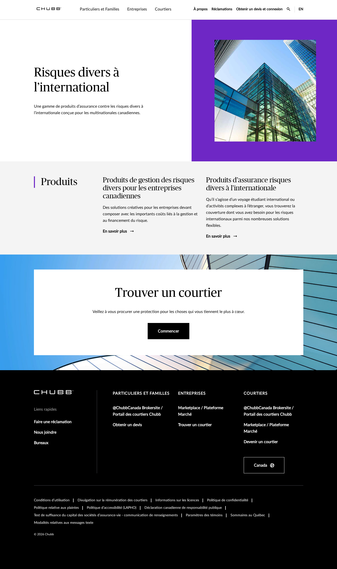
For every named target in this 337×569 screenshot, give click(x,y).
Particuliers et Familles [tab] (99, 9)
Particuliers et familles (141, 393)
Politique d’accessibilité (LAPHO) (111, 508)
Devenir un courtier (261, 442)
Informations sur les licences (177, 500)
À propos (201, 9)
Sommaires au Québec (247, 515)
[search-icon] (289, 9)
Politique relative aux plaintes (56, 508)
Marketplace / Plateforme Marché (200, 411)
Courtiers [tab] (163, 9)
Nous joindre (45, 432)
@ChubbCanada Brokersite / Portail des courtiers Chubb (138, 411)
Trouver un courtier (195, 425)
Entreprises (192, 393)
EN (301, 9)
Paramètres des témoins (204, 515)
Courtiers (256, 393)
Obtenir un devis (127, 425)
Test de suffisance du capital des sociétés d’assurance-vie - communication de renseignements (106, 515)
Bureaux (41, 443)
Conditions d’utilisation (52, 500)
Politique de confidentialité (227, 500)
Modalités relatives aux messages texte (63, 523)
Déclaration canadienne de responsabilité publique (183, 508)
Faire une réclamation (53, 422)
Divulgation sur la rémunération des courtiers (112, 500)
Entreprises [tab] (137, 9)
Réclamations (222, 9)
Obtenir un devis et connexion (259, 9)
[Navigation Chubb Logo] (49, 9)
